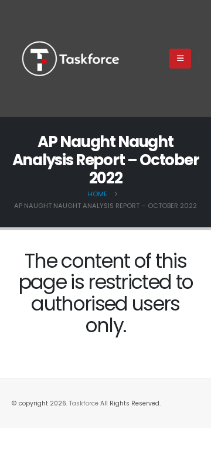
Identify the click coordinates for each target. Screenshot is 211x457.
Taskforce (84, 403)
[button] (180, 59)
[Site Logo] (70, 58)
